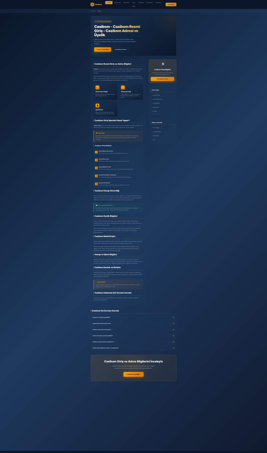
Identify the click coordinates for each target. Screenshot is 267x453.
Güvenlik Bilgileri (157, 131)
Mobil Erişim (156, 135)
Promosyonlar (149, 2)
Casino (133, 2)
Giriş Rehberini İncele (120, 49)
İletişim (133, 6)
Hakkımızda (158, 2)
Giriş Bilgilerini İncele (162, 79)
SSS (154, 139)
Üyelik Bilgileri (171, 4)
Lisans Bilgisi (156, 127)
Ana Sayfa (109, 2)
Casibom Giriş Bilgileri (103, 49)
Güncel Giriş (126, 2)
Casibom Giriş (117, 2)
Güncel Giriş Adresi (157, 99)
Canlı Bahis (140, 2)
